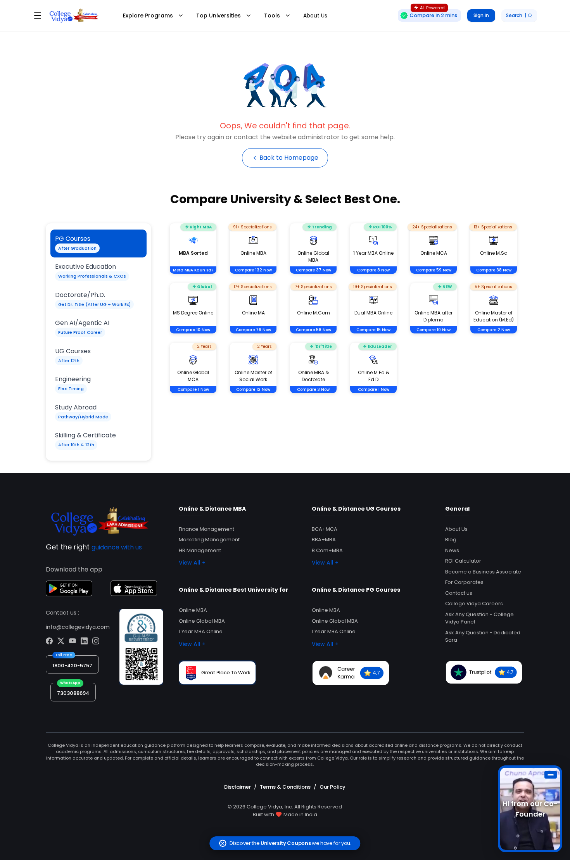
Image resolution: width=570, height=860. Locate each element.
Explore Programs (148, 15)
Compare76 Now (253, 330)
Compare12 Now (253, 389)
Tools (272, 15)
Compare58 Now (313, 330)
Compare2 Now (493, 330)
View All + (192, 562)
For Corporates (464, 582)
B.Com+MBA (327, 550)
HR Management (200, 550)
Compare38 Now (493, 270)
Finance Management (206, 529)
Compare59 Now (433, 270)
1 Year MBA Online (201, 631)
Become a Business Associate (483, 571)
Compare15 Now (373, 330)
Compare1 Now (193, 389)
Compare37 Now (313, 270)
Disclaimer (237, 787)
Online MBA (193, 610)
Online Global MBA (202, 621)
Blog (450, 539)
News (452, 550)
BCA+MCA (324, 529)
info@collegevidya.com (78, 627)
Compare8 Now (373, 270)
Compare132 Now (253, 270)
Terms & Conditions (285, 787)
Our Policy (332, 787)
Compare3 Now (313, 389)
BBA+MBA (324, 539)
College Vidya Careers (474, 603)
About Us (315, 15)
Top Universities (218, 15)
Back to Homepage (288, 157)
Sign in (481, 15)
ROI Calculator (463, 561)
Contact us (458, 593)
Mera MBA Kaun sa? (193, 270)
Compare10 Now (193, 330)
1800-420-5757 (72, 665)
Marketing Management (209, 539)
